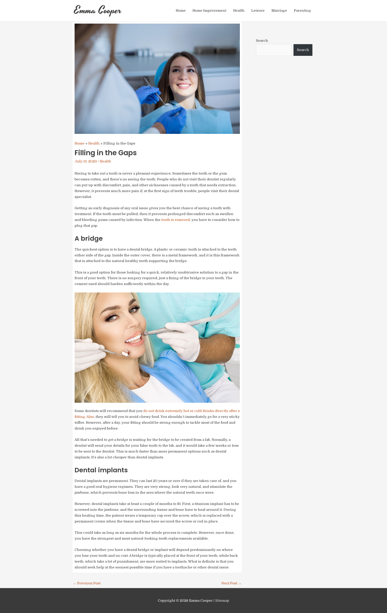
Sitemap (222, 601)
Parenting (302, 10)
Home (181, 10)
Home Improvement (209, 10)
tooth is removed (175, 220)
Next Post (231, 583)
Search (262, 41)
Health (238, 10)
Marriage (279, 10)
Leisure (258, 10)
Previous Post (87, 583)
